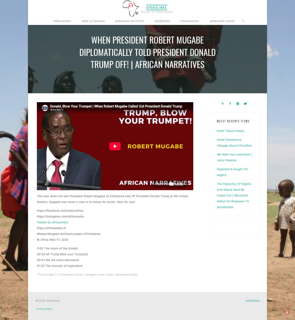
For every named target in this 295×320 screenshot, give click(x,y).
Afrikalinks (156, 7)
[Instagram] (238, 104)
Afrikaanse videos (71, 274)
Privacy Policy (44, 308)
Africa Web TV (49, 274)
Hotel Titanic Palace (230, 131)
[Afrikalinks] (130, 8)
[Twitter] (245, 104)
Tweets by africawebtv (52, 222)
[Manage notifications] (287, 312)
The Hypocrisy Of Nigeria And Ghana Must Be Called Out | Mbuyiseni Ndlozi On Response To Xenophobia (234, 195)
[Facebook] (222, 104)
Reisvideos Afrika (126, 274)
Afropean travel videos (99, 274)
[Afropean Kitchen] (230, 104)
